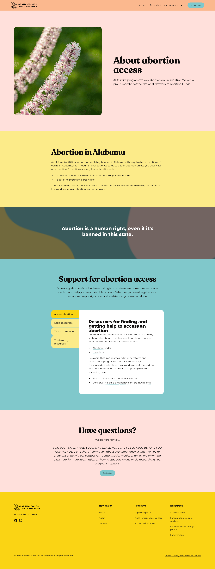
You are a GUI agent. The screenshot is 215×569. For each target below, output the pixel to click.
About (142, 5)
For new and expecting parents (182, 528)
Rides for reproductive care (148, 518)
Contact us (107, 473)
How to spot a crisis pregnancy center (115, 378)
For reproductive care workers (181, 519)
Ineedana (98, 352)
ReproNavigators (143, 512)
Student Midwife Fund (146, 523)
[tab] (65, 314)
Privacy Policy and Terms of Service (183, 555)
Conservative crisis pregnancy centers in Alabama (122, 382)
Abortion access (178, 512)
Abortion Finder (102, 348)
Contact (103, 523)
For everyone (177, 535)
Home (102, 512)
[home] (24, 5)
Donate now (195, 5)
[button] (166, 5)
